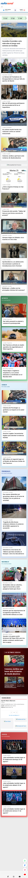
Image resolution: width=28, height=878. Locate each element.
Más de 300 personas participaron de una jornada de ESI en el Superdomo (13, 105)
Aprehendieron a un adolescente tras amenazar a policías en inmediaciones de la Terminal (13, 264)
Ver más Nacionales (6, 563)
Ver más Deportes (6, 300)
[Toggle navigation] (2, 7)
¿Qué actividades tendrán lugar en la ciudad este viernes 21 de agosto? (14, 811)
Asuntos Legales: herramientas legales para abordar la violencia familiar (13, 435)
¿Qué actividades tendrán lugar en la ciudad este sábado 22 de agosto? (14, 785)
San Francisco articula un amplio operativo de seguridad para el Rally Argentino (13, 347)
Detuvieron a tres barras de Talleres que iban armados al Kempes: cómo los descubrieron (13, 552)
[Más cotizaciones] (26, 18)
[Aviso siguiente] (17, 712)
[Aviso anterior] (11, 712)
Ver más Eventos (6, 736)
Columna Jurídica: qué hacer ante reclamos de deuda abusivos (13, 671)
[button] (10, 682)
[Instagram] (25, 870)
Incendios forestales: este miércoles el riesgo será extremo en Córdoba (12, 43)
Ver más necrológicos (13, 715)
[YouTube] (25, 874)
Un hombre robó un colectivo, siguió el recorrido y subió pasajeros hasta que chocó (12, 587)
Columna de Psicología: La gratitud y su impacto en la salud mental (13, 410)
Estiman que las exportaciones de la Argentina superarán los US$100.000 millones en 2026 (14, 612)
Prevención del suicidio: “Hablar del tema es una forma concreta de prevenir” (13, 213)
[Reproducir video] (14, 661)
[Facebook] (25, 865)
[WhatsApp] (25, 861)
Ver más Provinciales (7, 473)
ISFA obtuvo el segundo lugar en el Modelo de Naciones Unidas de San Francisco (14, 461)
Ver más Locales (6, 386)
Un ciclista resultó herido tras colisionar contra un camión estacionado (12, 131)
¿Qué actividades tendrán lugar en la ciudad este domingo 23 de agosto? (14, 759)
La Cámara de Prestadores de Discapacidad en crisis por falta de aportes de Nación (13, 79)
